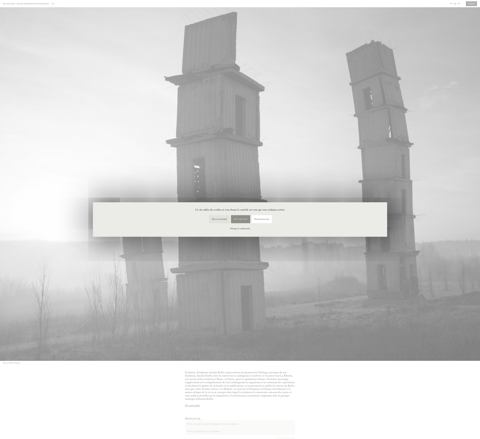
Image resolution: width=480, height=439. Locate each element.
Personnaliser (261, 219)
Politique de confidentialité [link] (240, 228)
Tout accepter (219, 219)
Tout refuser (240, 219)
